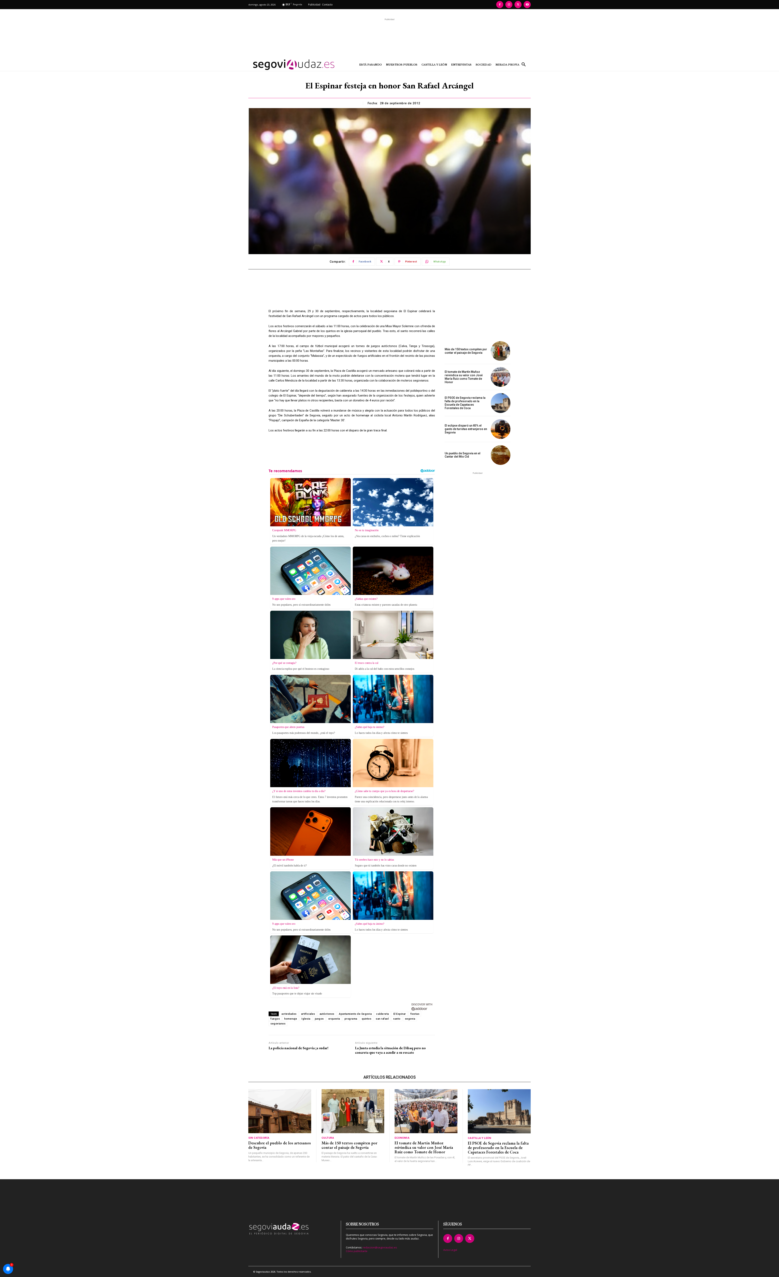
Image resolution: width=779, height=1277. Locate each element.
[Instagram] (508, 4)
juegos (319, 1018)
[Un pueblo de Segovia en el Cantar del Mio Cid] (500, 455)
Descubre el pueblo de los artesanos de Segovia (279, 1145)
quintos (366, 1018)
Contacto (327, 4)
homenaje (290, 1018)
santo (396, 1018)
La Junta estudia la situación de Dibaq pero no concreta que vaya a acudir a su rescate (390, 1050)
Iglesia (305, 1018)
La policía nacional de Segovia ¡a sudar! (298, 1048)
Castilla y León (479, 1138)
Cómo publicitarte (356, 1251)
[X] (518, 4)
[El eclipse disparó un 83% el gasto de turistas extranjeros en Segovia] (500, 429)
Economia (402, 1137)
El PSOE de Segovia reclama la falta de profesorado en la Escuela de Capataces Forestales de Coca (465, 403)
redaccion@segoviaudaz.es (380, 1247)
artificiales (308, 1013)
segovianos (277, 1023)
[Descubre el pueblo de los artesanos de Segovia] (279, 1111)
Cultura (328, 1137)
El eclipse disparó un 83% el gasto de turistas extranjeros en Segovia (466, 429)
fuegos (275, 1018)
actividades (289, 1013)
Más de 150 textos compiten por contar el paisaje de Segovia (466, 351)
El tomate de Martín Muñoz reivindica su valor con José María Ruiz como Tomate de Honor (464, 377)
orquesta (334, 1018)
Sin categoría (258, 1137)
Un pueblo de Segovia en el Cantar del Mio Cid (462, 455)
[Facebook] (499, 4)
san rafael (382, 1018)
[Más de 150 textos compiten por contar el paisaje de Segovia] (500, 351)
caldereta (382, 1013)
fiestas (415, 1013)
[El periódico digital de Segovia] (283, 64)
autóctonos (327, 1013)
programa (350, 1018)
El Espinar (399, 1013)
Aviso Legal (450, 1250)
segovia (410, 1018)
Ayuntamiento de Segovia (355, 1013)
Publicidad (314, 4)
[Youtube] (527, 4)
